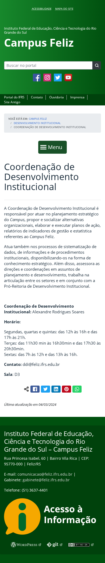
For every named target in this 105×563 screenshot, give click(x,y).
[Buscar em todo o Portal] (96, 65)
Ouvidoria (56, 97)
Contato (37, 97)
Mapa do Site (64, 9)
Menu (56, 147)
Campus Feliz (38, 119)
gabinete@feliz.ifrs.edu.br (46, 479)
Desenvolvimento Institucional (37, 123)
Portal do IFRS (14, 97)
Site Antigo (12, 102)
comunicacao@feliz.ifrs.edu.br (45, 474)
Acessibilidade (42, 9)
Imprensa (77, 97)
